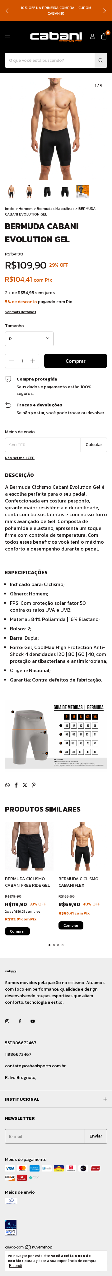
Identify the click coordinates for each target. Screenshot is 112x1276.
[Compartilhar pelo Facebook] (17, 785)
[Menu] (8, 37)
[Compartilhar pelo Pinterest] (33, 785)
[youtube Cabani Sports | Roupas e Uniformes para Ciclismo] (32, 1021)
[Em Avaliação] (56, 1228)
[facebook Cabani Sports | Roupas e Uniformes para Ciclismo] (20, 1021)
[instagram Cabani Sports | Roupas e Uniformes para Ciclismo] (7, 1021)
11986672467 (18, 1054)
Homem (26, 208)
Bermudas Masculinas (55, 208)
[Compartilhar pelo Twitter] (25, 785)
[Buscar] (101, 60)
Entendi (15, 1266)
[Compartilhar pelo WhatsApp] (8, 785)
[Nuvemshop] (29, 1248)
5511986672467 (20, 1043)
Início (10, 208)
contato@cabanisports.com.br (35, 1066)
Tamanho (14, 326)
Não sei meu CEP (20, 458)
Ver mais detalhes (20, 312)
